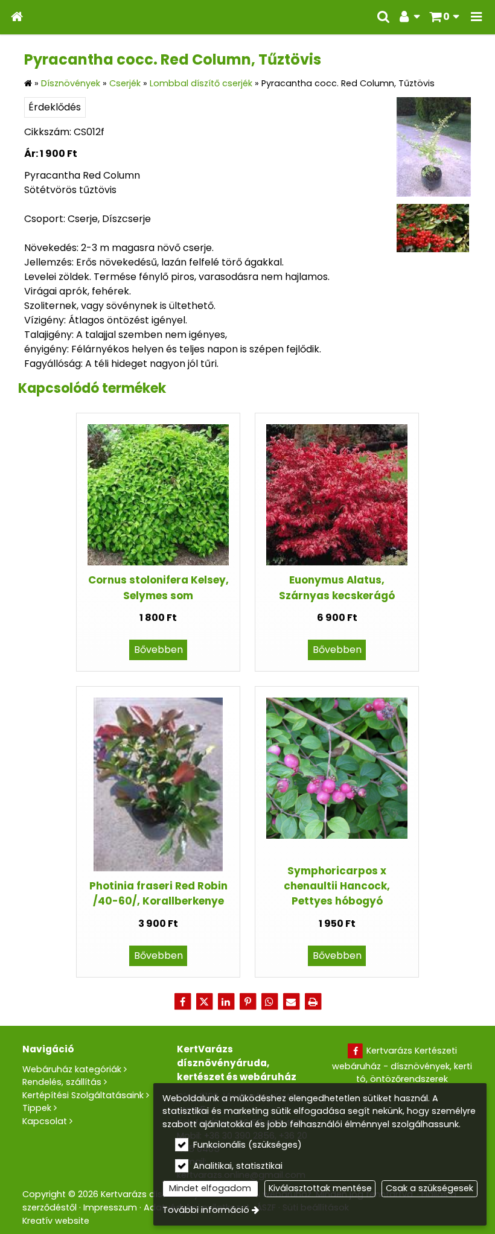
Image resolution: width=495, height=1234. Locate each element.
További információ (205, 1210)
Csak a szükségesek (429, 1188)
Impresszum (110, 1207)
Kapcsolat (44, 1121)
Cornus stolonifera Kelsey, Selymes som (158, 587)
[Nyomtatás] (312, 1001)
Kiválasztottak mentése (320, 1188)
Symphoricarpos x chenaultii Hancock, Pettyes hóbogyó (337, 886)
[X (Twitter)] (204, 1001)
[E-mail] (291, 1001)
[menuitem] (17, 17)
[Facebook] (182, 1001)
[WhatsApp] (269, 1001)
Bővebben (158, 650)
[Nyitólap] (17, 17)
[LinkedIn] (225, 1001)
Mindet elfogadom (210, 1188)
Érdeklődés (54, 107)
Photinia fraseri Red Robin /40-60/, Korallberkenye (158, 893)
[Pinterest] (247, 1001)
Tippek (36, 1108)
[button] (476, 17)
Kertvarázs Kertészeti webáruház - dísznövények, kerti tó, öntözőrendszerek (402, 1065)
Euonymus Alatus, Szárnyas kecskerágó (337, 587)
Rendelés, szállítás (61, 1082)
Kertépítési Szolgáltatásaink (83, 1095)
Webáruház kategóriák (71, 1069)
